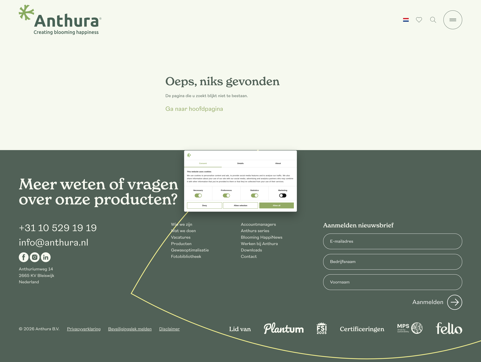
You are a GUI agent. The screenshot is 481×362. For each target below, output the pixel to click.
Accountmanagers (258, 224)
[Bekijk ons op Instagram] (35, 257)
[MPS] (410, 332)
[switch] (226, 195)
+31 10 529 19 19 (58, 228)
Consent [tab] (203, 163)
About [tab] (278, 163)
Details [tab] (240, 163)
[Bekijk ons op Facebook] (24, 257)
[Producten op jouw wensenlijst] (419, 20)
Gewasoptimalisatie (190, 250)
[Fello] (449, 332)
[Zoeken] (433, 20)
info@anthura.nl (53, 242)
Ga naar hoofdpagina (194, 109)
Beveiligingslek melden (130, 329)
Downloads (251, 250)
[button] (406, 20)
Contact (249, 256)
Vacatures (181, 237)
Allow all (276, 205)
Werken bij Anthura (259, 243)
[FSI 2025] (322, 332)
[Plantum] (284, 332)
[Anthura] (60, 20)
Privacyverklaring (84, 329)
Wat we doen (183, 230)
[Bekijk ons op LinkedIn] (46, 257)
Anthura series (255, 230)
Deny (204, 205)
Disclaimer (169, 329)
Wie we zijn (181, 224)
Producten (181, 243)
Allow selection (240, 205)
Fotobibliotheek (186, 256)
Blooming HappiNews (261, 237)
